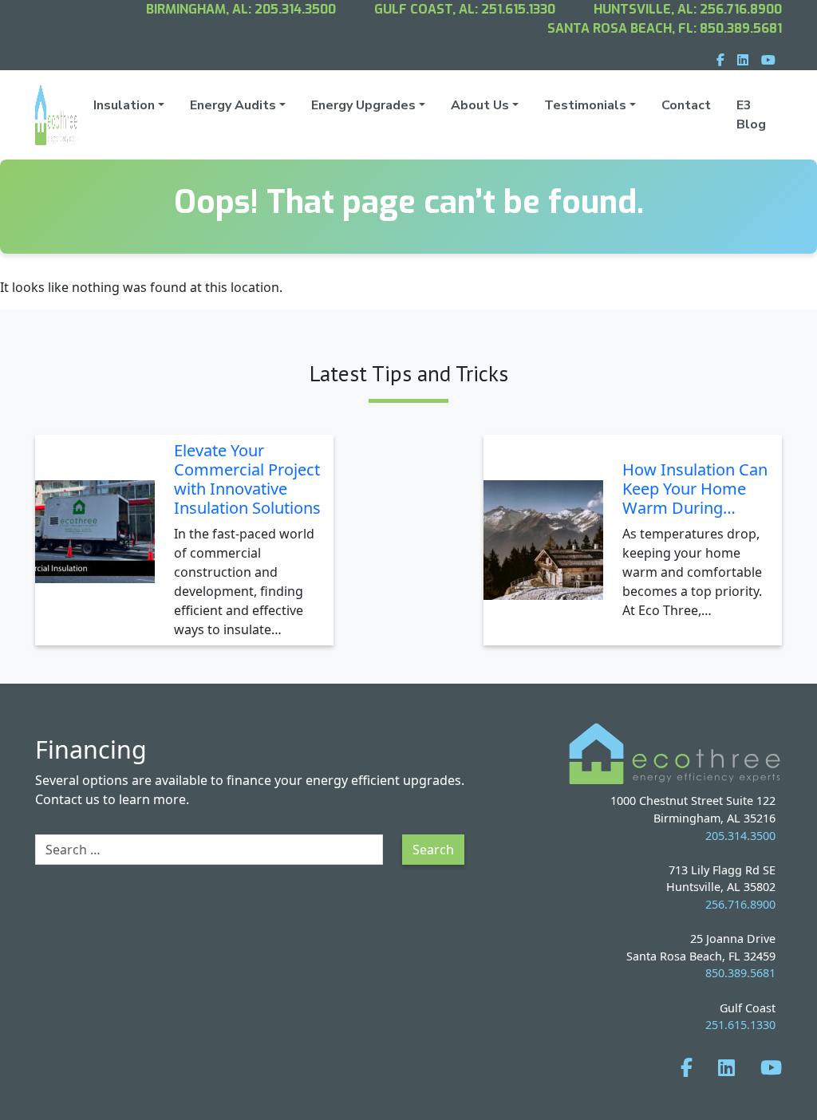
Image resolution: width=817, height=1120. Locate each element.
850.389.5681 (741, 28)
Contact (686, 105)
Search (433, 849)
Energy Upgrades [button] (363, 105)
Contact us (67, 799)
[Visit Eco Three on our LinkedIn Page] (726, 1067)
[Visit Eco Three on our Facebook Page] (687, 1067)
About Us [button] (480, 105)
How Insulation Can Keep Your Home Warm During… (695, 489)
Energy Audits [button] (233, 105)
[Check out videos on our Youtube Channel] (771, 1067)
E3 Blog (751, 115)
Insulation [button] (124, 105)
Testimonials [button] (585, 105)
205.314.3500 (295, 9)
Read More (287, 633)
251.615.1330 (518, 9)
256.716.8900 (741, 9)
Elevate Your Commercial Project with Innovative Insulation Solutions (247, 479)
